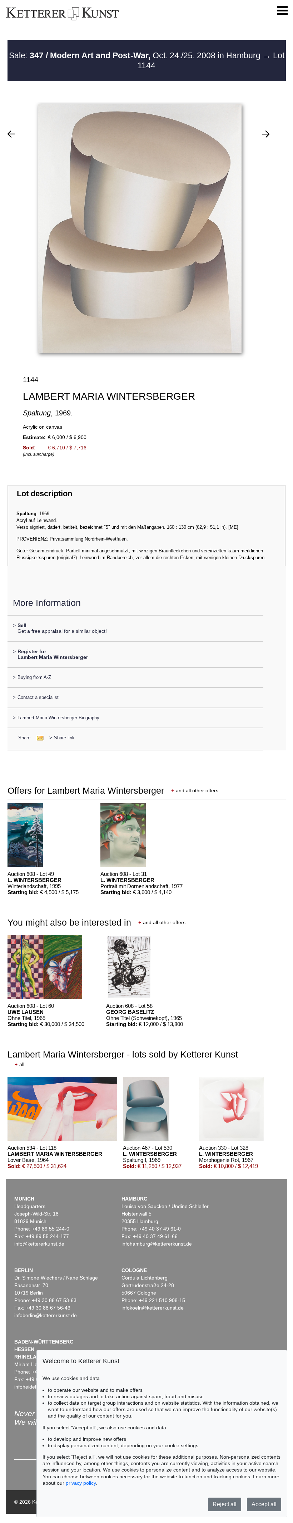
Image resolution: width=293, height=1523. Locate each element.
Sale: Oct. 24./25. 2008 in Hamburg (136, 55)
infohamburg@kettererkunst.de (156, 1244)
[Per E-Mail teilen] (38, 737)
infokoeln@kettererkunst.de (152, 1308)
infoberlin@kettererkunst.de (45, 1315)
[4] (11, 134)
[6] (265, 134)
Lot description (44, 493)
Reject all (225, 1504)
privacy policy (81, 1483)
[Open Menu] (282, 11)
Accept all (264, 1504)
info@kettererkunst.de (39, 1244)
